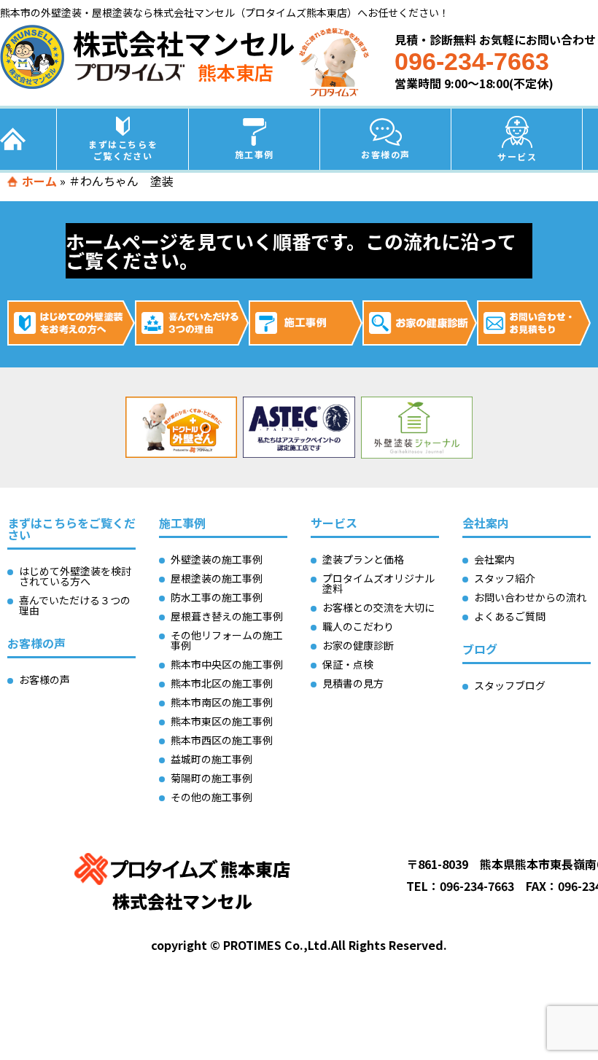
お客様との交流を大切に (378, 607)
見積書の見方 (353, 683)
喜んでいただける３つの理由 (75, 605)
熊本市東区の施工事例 (222, 721)
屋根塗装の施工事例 (217, 578)
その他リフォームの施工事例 (227, 640)
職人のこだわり (358, 626)
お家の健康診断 (358, 645)
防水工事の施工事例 (217, 597)
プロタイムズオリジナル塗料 (378, 583)
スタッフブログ (509, 685)
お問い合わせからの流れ (530, 597)
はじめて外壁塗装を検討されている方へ (75, 576)
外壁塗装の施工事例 (217, 559)
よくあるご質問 (509, 616)
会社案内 (494, 559)
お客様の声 (386, 154)
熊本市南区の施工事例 (222, 702)
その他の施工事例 (211, 797)
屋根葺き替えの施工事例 (227, 616)
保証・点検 (347, 664)
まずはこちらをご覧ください (123, 150)
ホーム (39, 181)
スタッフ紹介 (504, 578)
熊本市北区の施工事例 (222, 683)
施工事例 (254, 154)
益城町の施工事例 (211, 759)
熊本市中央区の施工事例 (227, 664)
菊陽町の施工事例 (211, 778)
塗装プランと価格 (363, 559)
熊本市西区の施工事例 (222, 740)
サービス (517, 156)
